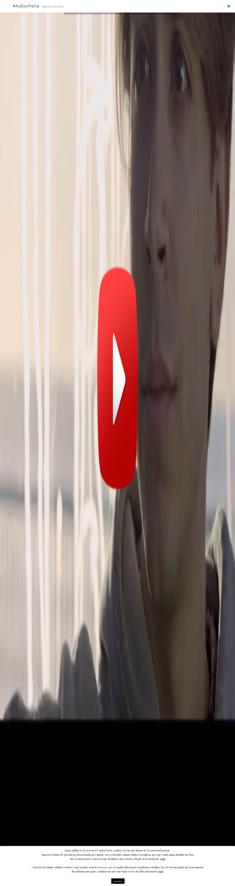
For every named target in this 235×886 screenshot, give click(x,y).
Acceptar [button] (117, 881)
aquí (162, 859)
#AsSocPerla (26, 6)
